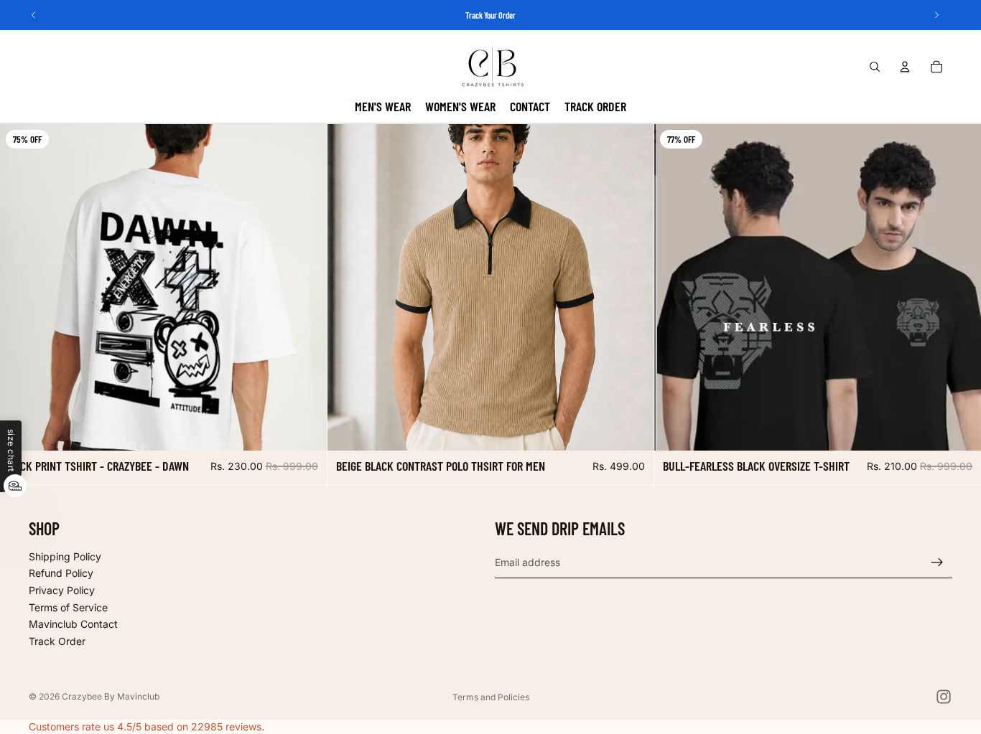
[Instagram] (943, 696)
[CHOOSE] (304, 428)
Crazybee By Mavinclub (110, 696)
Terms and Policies (490, 697)
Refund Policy (61, 573)
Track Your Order (490, 15)
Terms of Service (68, 607)
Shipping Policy (65, 556)
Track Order (57, 641)
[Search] (875, 67)
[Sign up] (937, 562)
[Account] (905, 67)
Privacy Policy (62, 590)
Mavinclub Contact (73, 624)
